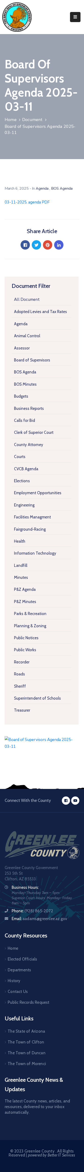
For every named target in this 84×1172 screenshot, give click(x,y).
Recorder (21, 662)
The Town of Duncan (27, 1052)
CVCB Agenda (26, 468)
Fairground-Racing (30, 529)
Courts (19, 456)
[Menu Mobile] (75, 17)
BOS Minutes (25, 384)
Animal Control (27, 335)
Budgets (21, 396)
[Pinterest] (47, 245)
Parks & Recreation (30, 613)
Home (11, 119)
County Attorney (28, 444)
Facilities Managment (32, 517)
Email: (39, 918)
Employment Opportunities (37, 492)
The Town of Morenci (27, 1063)
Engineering (24, 505)
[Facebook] (25, 245)
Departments (19, 970)
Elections (22, 480)
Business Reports (29, 408)
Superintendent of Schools (37, 698)
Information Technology (35, 553)
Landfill (20, 565)
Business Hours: (25, 887)
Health (19, 541)
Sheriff (20, 686)
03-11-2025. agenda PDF (27, 202)
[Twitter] (36, 245)
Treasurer (22, 710)
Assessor (22, 348)
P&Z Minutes (25, 601)
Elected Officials (22, 959)
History (14, 980)
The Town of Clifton (26, 1042)
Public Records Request (28, 1002)
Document (32, 119)
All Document (27, 299)
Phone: (32, 911)
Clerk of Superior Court (33, 432)
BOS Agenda (25, 372)
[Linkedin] (58, 245)
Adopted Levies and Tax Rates (40, 311)
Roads (19, 674)
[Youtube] (75, 800)
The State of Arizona (26, 1031)
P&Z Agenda (25, 589)
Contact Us (18, 991)
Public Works (25, 649)
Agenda (21, 323)
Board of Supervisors (32, 360)
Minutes (21, 577)
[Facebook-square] (66, 800)
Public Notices (26, 637)
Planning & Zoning (30, 625)
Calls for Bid (24, 420)
